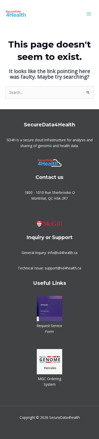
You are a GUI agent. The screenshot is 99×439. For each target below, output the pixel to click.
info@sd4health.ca (62, 252)
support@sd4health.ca (63, 268)
